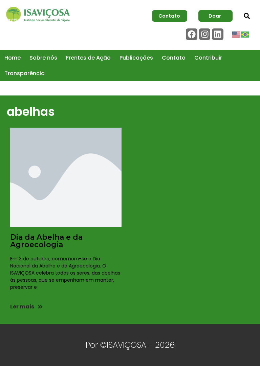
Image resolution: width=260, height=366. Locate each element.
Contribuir (208, 58)
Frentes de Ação (88, 58)
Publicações (136, 58)
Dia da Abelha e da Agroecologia (46, 241)
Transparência (24, 73)
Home (12, 58)
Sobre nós (43, 58)
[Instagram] (205, 34)
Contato (174, 58)
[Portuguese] (245, 34)
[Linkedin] (217, 34)
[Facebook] (191, 34)
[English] (236, 34)
